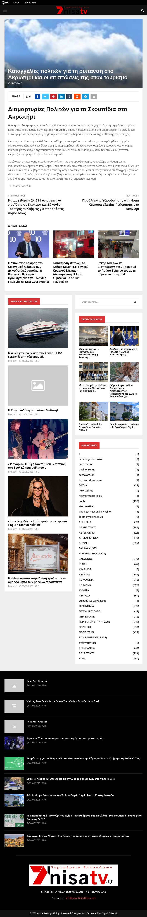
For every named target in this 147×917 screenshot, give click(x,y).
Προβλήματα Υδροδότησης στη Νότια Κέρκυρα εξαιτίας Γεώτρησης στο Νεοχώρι (110, 204)
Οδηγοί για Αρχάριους (92, 600)
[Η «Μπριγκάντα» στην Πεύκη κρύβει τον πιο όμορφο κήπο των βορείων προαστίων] (38, 554)
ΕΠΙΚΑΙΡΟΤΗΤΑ (88, 553)
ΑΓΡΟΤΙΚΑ (85, 522)
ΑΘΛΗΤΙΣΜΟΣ (87, 527)
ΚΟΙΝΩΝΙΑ (85, 585)
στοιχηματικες (87, 642)
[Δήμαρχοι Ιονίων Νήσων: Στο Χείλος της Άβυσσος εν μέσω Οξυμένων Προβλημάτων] (14, 840)
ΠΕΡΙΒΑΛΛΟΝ (87, 616)
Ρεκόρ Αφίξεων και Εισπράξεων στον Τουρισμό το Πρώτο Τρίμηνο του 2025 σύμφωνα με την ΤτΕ (117, 268)
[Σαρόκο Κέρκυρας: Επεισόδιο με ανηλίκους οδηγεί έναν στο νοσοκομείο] (14, 783)
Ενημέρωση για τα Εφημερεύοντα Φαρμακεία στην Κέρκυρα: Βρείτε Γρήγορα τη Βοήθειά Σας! (83, 758)
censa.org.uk (86, 475)
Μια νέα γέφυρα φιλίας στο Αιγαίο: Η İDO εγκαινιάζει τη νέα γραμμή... (35, 354)
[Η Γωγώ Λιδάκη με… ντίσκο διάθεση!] (38, 385)
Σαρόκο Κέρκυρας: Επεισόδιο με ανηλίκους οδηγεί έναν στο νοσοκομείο (71, 778)
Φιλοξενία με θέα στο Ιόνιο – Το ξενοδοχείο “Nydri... (124, 426)
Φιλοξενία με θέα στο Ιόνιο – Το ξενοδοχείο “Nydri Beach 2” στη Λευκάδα (70, 795)
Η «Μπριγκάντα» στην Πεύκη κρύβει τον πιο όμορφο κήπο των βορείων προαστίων (37, 580)
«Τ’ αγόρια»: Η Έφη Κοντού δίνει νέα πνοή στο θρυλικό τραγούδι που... (37, 465)
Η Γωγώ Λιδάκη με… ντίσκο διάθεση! (33, 410)
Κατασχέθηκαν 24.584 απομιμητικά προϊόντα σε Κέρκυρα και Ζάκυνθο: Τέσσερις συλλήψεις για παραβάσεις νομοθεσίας (36, 206)
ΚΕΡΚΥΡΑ (84, 574)
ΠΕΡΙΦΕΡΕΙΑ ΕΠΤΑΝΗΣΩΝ (94, 621)
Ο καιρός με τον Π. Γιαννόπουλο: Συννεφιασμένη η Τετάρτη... (89, 353)
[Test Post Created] (14, 685)
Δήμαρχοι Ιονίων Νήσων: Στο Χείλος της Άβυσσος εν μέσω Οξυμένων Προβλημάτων (78, 836)
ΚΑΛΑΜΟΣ (85, 569)
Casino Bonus (87, 469)
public (82, 501)
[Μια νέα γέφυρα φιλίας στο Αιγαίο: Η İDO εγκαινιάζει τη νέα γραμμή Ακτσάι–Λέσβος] (38, 328)
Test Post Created (37, 681)
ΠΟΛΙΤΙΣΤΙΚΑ (86, 632)
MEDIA (83, 485)
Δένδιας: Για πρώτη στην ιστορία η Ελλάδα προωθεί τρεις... (123, 351)
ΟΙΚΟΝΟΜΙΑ (86, 606)
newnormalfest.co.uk (91, 495)
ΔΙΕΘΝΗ (84, 543)
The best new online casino (95, 511)
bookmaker (85, 464)
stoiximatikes (87, 506)
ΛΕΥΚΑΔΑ (84, 595)
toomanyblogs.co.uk (91, 516)
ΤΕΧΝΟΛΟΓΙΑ (87, 648)
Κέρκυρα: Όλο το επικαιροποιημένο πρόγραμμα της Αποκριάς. (65, 738)
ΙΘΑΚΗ (83, 564)
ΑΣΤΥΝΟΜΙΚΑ (87, 532)
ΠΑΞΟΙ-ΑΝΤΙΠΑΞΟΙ (90, 611)
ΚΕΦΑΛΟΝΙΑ (86, 579)
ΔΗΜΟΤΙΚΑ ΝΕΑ (88, 537)
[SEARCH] (135, 301)
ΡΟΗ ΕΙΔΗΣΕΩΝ (88, 637)
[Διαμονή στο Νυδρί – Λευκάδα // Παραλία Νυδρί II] (93, 411)
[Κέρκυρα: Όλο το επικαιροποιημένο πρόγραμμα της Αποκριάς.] (14, 743)
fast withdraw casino (91, 480)
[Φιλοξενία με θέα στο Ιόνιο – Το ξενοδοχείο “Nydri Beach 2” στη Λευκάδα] (124, 411)
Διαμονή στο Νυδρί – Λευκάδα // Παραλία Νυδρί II (90, 427)
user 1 (14, 360)
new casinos (86, 490)
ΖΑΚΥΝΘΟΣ (86, 559)
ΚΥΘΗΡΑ (84, 590)
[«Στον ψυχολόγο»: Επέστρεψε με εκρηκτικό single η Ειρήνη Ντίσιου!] (38, 496)
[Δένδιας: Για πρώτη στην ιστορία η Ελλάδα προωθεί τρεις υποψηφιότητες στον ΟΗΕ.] (124, 336)
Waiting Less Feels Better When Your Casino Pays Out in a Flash (63, 701)
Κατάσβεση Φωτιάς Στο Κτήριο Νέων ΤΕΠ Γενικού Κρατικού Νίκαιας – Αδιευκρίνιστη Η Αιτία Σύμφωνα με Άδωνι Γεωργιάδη (70, 272)
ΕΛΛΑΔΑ (84, 548)
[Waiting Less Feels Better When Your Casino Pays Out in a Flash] (14, 706)
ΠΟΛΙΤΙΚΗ (85, 627)
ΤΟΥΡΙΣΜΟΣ (86, 653)
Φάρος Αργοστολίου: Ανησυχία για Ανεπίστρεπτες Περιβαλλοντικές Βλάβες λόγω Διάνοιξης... (123, 391)
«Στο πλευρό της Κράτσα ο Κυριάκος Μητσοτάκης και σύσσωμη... (92, 388)
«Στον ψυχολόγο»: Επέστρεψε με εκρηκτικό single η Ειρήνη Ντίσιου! (37, 523)
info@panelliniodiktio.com (80, 898)
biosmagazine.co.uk (90, 459)
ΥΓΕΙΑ (82, 658)
